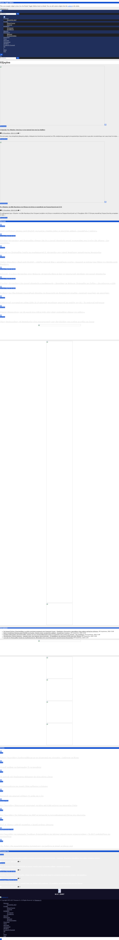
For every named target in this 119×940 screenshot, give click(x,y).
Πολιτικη (6, 18)
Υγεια (5, 39)
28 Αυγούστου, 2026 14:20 (10, 232)
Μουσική (9, 34)
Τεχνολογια (10, 28)
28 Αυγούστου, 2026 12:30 (10, 266)
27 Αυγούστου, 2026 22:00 (10, 314)
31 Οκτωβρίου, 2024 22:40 (10, 210)
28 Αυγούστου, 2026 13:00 (10, 886)
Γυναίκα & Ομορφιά (9, 45)
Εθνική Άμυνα (11, 23)
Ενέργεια (9, 25)
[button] (1, 12)
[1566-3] (59, 722)
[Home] (1, 10)
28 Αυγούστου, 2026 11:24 (9, 759)
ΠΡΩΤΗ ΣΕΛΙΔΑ (10, 236)
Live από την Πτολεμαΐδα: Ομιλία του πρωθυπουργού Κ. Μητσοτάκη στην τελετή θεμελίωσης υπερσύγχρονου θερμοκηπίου (50, 252)
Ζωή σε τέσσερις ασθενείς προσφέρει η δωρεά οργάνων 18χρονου (26, 824)
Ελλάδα (5, 21)
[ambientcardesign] (59, 602)
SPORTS (6, 43)
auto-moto (6, 40)
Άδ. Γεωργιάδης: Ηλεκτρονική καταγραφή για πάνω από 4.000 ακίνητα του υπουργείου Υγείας (38, 805)
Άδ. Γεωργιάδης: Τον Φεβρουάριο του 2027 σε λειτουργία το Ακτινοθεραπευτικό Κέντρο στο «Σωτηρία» (42, 815)
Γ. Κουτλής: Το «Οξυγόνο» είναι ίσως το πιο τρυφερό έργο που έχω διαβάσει (22, 130)
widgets (70, 6)
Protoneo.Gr (38, 900)
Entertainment (4, 203)
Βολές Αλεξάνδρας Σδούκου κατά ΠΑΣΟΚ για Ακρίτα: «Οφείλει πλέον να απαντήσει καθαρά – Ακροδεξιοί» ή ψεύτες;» (48, 231)
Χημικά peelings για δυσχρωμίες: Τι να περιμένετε (20, 767)
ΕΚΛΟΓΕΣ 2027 (11, 20)
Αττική (2, 854)
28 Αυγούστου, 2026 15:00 (10, 861)
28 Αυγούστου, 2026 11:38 (9, 275)
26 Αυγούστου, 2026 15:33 (10, 807)
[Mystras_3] (59, 700)
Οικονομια (6, 37)
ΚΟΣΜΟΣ (6, 26)
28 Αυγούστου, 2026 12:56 (10, 254)
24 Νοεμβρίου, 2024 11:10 (9, 133)
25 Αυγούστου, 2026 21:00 (10, 826)
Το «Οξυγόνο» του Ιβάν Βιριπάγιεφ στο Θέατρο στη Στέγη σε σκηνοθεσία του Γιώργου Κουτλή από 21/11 (31, 207)
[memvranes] (59, 624)
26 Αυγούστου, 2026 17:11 (9, 797)
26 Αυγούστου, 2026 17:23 (10, 778)
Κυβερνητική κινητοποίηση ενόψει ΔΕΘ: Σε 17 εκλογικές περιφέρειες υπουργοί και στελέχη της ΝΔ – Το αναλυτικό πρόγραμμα (52, 302)
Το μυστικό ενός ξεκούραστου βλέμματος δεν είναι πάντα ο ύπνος (26, 776)
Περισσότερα (3, 139)
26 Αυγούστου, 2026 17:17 (10, 788)
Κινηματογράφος (11, 36)
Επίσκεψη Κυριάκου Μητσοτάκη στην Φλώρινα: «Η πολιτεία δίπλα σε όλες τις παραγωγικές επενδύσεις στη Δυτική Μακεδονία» (53, 274)
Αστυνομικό (6, 42)
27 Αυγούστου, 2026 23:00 (10, 304)
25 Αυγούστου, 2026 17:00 (10, 838)
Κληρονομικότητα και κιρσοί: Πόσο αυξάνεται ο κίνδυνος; (24, 786)
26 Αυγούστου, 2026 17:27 (10, 769)
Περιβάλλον (10, 29)
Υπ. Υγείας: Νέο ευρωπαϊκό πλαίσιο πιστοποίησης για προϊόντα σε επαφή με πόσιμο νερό (36, 846)
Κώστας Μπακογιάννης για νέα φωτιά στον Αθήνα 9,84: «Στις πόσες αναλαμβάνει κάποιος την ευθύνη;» (42, 312)
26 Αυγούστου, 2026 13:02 (10, 816)
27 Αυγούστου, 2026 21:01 (10, 323)
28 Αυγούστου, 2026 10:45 (10, 285)
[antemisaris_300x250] (59, 744)
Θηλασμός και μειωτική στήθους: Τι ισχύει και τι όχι (21, 796)
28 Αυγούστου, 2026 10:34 (10, 294)
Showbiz (5, 31)
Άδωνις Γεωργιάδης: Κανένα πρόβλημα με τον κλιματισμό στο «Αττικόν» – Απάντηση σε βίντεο (39, 757)
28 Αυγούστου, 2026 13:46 (10, 244)
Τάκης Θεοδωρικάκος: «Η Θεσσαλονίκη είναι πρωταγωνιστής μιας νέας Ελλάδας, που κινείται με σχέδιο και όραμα (47, 321)
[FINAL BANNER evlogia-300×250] (59, 678)
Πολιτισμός (6, 32)
